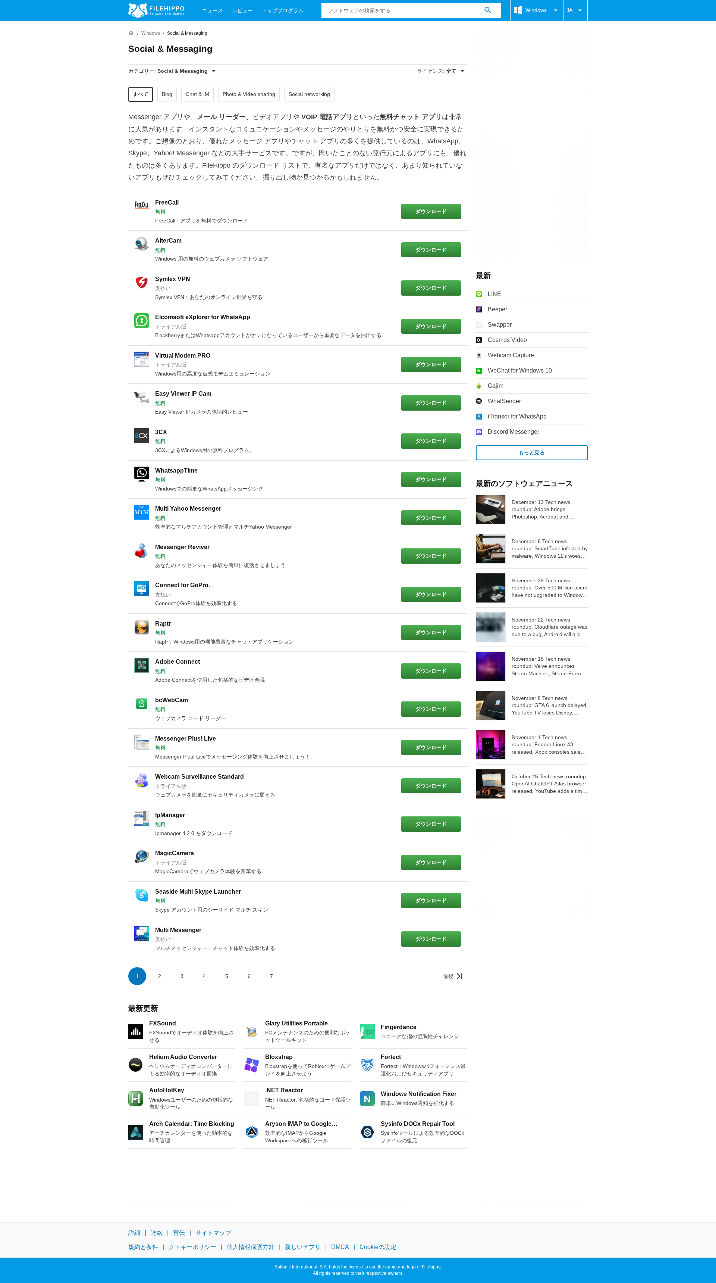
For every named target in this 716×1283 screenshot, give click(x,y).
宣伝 (179, 1233)
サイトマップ (213, 1233)
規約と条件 (143, 1247)
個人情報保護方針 (250, 1247)
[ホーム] (131, 33)
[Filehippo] (156, 10)
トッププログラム (283, 10)
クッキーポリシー (192, 1247)
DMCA (340, 1247)
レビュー (242, 10)
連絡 (157, 1233)
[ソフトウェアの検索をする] (487, 10)
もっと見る (532, 452)
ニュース (212, 10)
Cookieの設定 (377, 1247)
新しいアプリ (303, 1247)
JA (569, 10)
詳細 (134, 1233)
